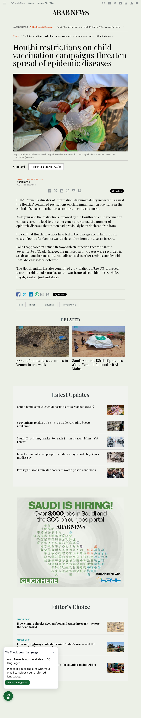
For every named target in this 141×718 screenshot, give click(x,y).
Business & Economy (43, 27)
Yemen (32, 305)
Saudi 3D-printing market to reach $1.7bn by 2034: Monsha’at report (79, 27)
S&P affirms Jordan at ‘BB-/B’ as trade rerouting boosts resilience (53, 424)
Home (16, 36)
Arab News (20, 3)
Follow (118, 190)
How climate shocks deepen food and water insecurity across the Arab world (58, 625)
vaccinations (69, 305)
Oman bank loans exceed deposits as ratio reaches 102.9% (55, 407)
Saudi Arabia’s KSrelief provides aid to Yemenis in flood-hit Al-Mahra (97, 364)
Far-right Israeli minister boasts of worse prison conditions (56, 470)
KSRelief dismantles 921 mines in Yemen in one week (42, 362)
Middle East (23, 619)
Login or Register (17, 682)
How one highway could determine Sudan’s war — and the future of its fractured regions (56, 645)
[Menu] (4, 3)
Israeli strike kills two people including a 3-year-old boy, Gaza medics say (58, 455)
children (49, 305)
